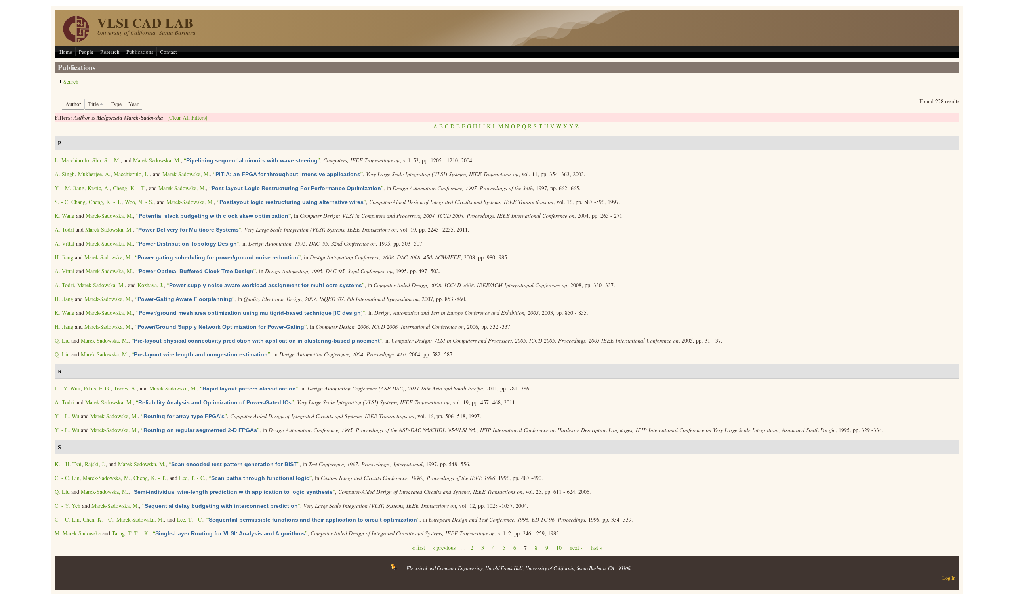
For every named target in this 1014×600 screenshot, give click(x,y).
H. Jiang (64, 257)
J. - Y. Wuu (67, 388)
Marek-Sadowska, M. (157, 160)
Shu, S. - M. (106, 160)
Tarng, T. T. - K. (131, 533)
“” (252, 160)
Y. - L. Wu (67, 416)
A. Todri (64, 229)
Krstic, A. (99, 188)
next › (576, 547)
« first (418, 547)
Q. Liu (62, 340)
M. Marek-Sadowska (78, 533)
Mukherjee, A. (94, 174)
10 (559, 547)
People (86, 51)
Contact (168, 51)
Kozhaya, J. (150, 285)
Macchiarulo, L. (132, 174)
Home (65, 51)
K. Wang (64, 215)
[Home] (76, 40)
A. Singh (65, 174)
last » (596, 547)
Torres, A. (125, 388)
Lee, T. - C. (192, 478)
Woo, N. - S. (139, 202)
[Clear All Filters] (187, 117)
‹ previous (444, 547)
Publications (139, 51)
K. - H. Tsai (68, 464)
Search (70, 81)
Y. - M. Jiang (69, 188)
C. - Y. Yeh (67, 505)
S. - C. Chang (70, 202)
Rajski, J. (95, 464)
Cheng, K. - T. (129, 188)
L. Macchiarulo (72, 160)
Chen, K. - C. (98, 519)
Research (110, 51)
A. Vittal (64, 243)
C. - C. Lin (67, 478)
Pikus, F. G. (97, 388)
